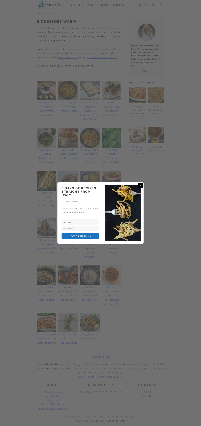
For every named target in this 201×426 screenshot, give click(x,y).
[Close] (140, 185)
